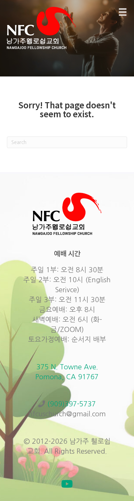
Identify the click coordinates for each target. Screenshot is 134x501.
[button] (67, 484)
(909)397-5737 (71, 404)
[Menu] (122, 12)
